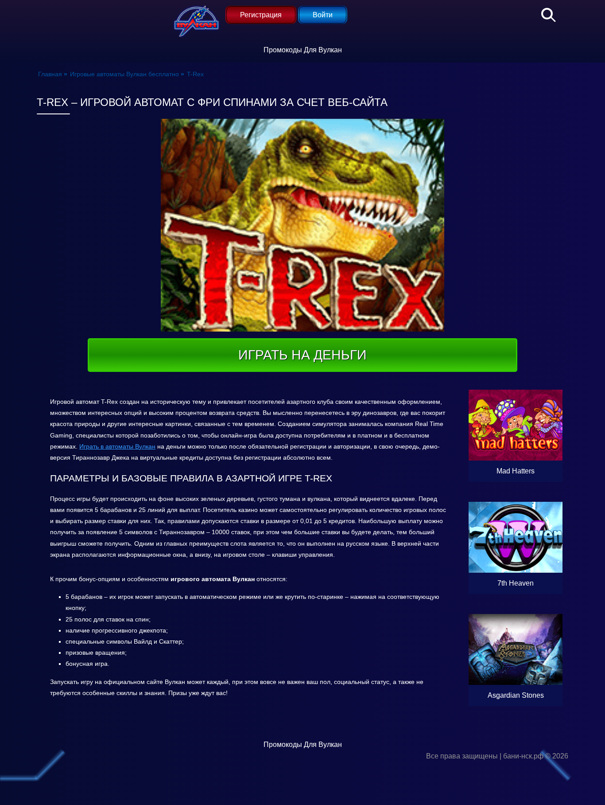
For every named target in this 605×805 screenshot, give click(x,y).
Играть (534, 471)
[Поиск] (544, 13)
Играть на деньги (302, 355)
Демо (515, 449)
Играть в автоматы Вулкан (117, 446)
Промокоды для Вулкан (303, 50)
